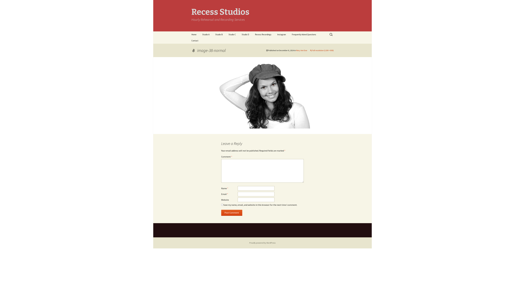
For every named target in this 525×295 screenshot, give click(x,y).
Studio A (205, 34)
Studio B (219, 34)
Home (193, 34)
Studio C (232, 34)
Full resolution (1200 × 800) (323, 50)
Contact (194, 40)
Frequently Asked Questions (304, 34)
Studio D (245, 34)
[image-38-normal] (262, 95)
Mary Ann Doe (301, 50)
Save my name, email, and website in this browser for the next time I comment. (260, 204)
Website (225, 199)
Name (224, 188)
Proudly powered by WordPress (262, 243)
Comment (226, 156)
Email (224, 194)
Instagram (281, 34)
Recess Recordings (263, 34)
